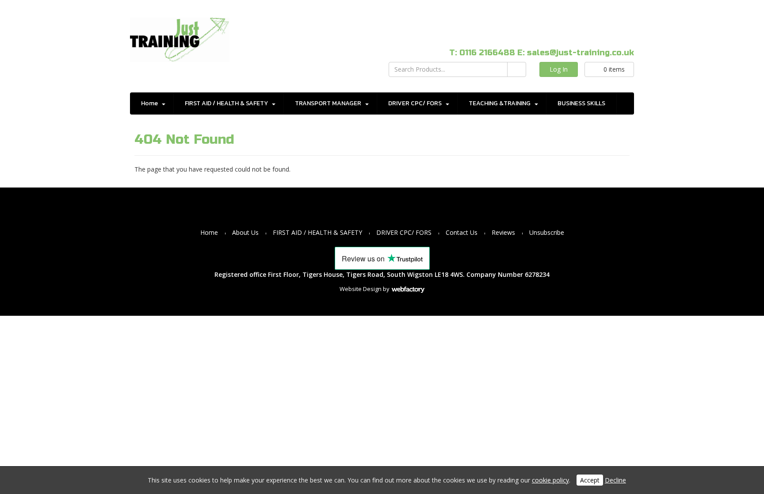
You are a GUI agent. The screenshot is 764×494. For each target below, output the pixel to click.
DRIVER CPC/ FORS (415, 103)
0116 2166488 (487, 52)
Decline (615, 480)
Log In (559, 69)
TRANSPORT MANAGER (328, 103)
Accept (590, 480)
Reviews (503, 232)
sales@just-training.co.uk (580, 52)
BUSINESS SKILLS (581, 103)
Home (149, 103)
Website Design (361, 289)
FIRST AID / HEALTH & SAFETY (226, 103)
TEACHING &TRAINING (500, 103)
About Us (245, 232)
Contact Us (462, 232)
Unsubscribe (546, 232)
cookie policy (550, 480)
